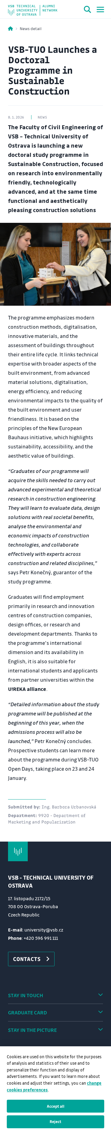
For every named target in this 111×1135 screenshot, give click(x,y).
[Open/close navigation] (100, 9)
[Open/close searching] (87, 10)
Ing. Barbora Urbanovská (69, 806)
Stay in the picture (32, 1030)
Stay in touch (25, 995)
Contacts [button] (27, 958)
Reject (55, 1121)
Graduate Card (27, 1012)
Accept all (55, 1106)
